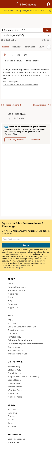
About (10, 283)
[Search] (47, 30)
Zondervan (13, 393)
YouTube (12, 426)
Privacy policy (14, 336)
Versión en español (16, 439)
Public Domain (17, 118)
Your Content (44, 47)
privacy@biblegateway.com (13, 267)
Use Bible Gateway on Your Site (22, 326)
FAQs (10, 320)
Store (10, 297)
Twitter (11, 423)
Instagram (12, 413)
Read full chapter (10, 81)
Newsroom (13, 304)
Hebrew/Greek (30, 47)
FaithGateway (14, 366)
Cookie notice (14, 347)
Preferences (13, 442)
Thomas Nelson (15, 386)
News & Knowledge (17, 287)
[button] (48, 4)
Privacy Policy (16, 265)
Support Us (13, 307)
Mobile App (13, 294)
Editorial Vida (14, 383)
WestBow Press (15, 390)
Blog (10, 300)
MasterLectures (15, 396)
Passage (5, 47)
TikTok (11, 419)
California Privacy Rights (20, 340)
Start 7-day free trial (15, 139)
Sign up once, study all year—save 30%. (27, 10)
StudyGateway (14, 369)
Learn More (35, 139)
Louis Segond (14, 113)
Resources (16, 47)
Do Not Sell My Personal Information (25, 343)
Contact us (13, 333)
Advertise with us (16, 330)
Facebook (12, 409)
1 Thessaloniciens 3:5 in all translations (20, 84)
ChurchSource (14, 373)
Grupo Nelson (14, 380)
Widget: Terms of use (17, 353)
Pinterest (12, 416)
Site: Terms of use (16, 350)
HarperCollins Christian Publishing (23, 376)
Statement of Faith (16, 290)
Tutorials (12, 323)
